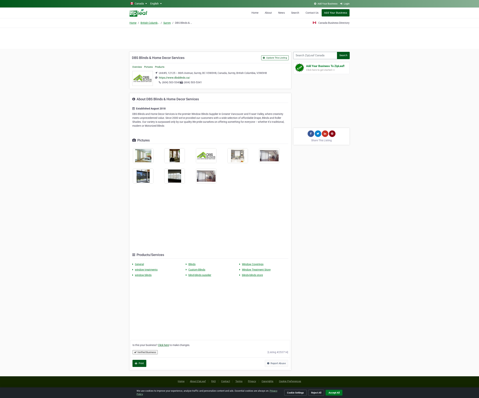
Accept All (334, 392)
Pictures (148, 66)
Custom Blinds (196, 269)
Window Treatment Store (256, 269)
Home (254, 12)
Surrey (167, 22)
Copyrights (268, 381)
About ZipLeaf (198, 381)
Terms (238, 381)
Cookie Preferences (290, 381)
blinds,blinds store (252, 275)
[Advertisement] (239, 37)
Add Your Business (335, 12)
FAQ (213, 381)
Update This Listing (276, 58)
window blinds (143, 275)
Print (141, 363)
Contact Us (312, 12)
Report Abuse (278, 363)
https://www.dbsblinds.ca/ (174, 77)
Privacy (252, 381)
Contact (225, 381)
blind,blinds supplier (199, 275)
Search (295, 12)
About (268, 12)
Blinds (192, 264)
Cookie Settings (295, 392)
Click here (163, 345)
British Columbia (150, 22)
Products (159, 66)
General (139, 264)
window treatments (146, 269)
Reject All (316, 392)
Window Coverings (252, 264)
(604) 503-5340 (171, 82)
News (281, 12)
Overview (137, 66)
